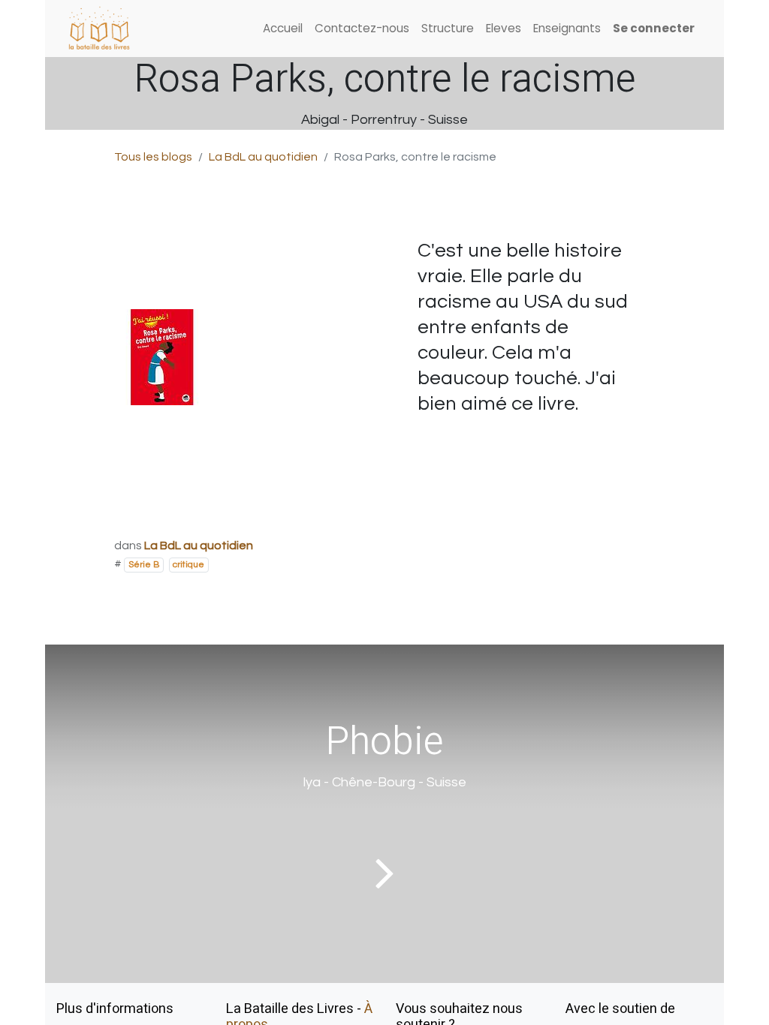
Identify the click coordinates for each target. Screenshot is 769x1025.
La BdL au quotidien (263, 157)
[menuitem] (283, 29)
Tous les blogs (153, 157)
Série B (143, 565)
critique (188, 565)
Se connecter (654, 28)
